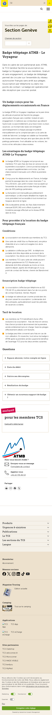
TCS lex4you (7, 664)
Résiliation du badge (17, 385)
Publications (9, 531)
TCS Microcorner (9, 657)
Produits (7, 523)
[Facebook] (4, 573)
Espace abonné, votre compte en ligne (26, 358)
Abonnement (7, 563)
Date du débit (14, 367)
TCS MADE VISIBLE (10, 661)
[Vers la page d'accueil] (4, 3)
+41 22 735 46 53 (18, 475)
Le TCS (6, 536)
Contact (44, 3)
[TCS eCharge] (6, 632)
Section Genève (21, 30)
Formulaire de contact (20, 466)
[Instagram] (14, 573)
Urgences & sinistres (14, 527)
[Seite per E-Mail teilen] (10, 488)
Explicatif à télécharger (14, 424)
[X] (9, 573)
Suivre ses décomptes (18, 376)
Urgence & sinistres (49, 3)
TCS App (14, 624)
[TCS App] (5, 624)
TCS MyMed (7, 668)
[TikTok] (23, 573)
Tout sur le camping (23, 606)
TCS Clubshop (8, 649)
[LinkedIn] (19, 573)
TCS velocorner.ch (10, 653)
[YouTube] (28, 573)
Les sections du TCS (13, 540)
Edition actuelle (21, 589)
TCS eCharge (16, 632)
